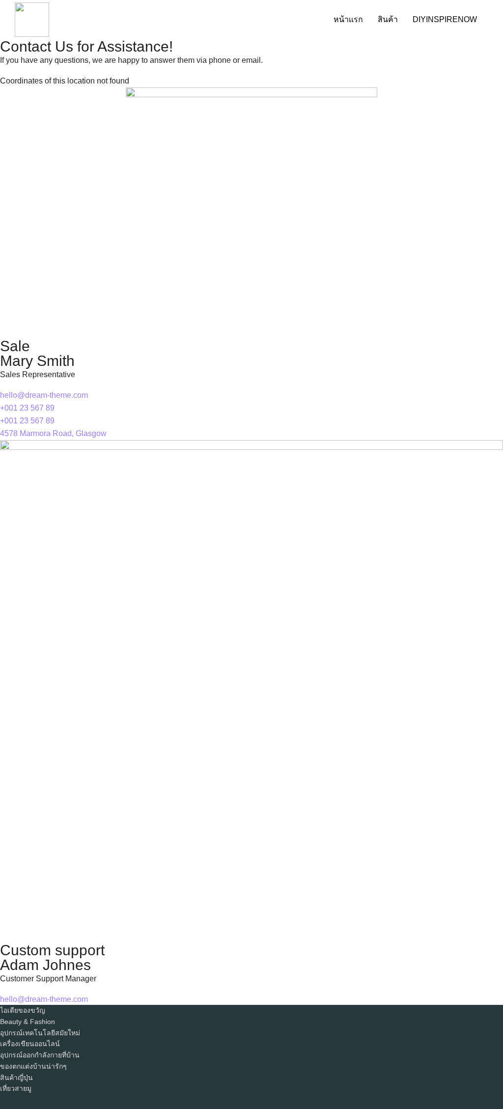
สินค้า (388, 19)
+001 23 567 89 (27, 408)
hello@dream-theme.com (44, 395)
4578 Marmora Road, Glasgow (53, 433)
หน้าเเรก (348, 19)
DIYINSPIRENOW (445, 19)
